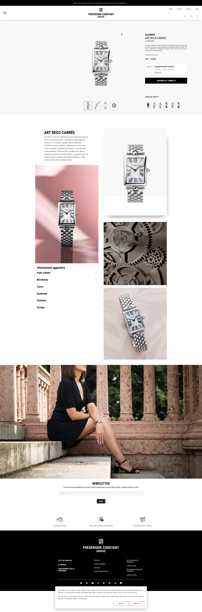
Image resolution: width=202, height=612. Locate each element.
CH (196, 9)
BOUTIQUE (179, 9)
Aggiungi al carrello (166, 80)
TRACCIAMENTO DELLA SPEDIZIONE (66, 570)
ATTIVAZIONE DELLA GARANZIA (133, 561)
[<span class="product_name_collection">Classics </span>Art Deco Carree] (148, 105)
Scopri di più (158, 72)
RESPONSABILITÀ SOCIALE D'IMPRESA (134, 570)
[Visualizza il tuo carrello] (197, 16)
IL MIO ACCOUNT (131, 566)
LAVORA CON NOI (132, 575)
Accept (121, 603)
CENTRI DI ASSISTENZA (101, 571)
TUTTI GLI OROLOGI (65, 561)
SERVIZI (171, 9)
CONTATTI (188, 9)
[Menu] (5, 13)
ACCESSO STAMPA (99, 564)
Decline (136, 603)
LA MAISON (62, 565)
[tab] (67, 272)
